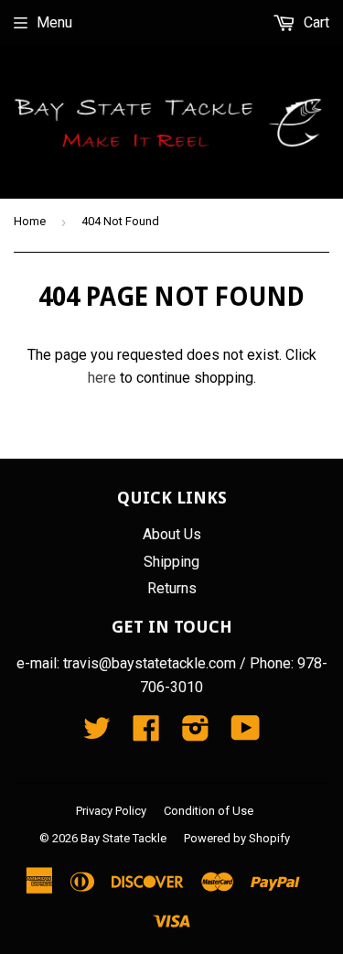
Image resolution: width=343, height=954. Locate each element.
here (102, 377)
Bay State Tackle (123, 838)
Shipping (171, 561)
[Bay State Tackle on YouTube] (245, 734)
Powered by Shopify (237, 838)
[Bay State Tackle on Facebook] (146, 734)
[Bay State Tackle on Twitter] (97, 734)
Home (30, 221)
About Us (172, 534)
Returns (172, 588)
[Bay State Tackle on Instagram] (195, 734)
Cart (314, 22)
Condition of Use (208, 811)
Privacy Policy (111, 811)
